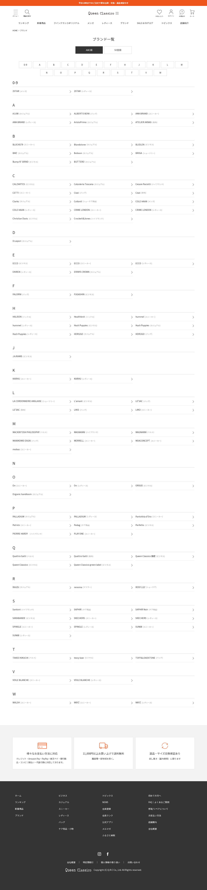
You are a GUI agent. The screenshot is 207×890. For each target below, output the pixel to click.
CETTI (21, 192)
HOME (15, 30)
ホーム (18, 795)
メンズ (90, 23)
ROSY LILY (145, 587)
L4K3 (80, 409)
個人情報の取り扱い (110, 862)
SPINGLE (23, 626)
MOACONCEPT (148, 440)
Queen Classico (25, 564)
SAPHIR (82, 609)
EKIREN (22, 271)
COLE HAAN (145, 201)
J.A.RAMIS (22, 356)
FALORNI (21, 294)
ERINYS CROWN (87, 271)
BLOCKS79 (23, 144)
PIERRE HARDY (28, 533)
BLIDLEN (144, 144)
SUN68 (144, 626)
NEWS (105, 802)
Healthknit (84, 316)
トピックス (166, 23)
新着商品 (41, 23)
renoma (83, 587)
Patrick (22, 525)
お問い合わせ (133, 862)
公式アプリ (107, 822)
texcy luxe (83, 657)
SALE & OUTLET (145, 23)
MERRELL (84, 440)
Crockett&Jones (89, 218)
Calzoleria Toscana (89, 184)
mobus (22, 449)
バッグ (62, 822)
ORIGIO (143, 485)
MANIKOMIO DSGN (25, 440)
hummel (145, 316)
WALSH (22, 702)
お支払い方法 (154, 815)
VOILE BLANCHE (26, 680)
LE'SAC (142, 401)
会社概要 (152, 828)
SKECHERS (85, 618)
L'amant (83, 401)
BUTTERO (84, 161)
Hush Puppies (85, 325)
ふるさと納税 (108, 835)
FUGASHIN (84, 294)
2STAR (20, 91)
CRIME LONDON (87, 209)
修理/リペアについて (158, 808)
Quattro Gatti (23, 556)
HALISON (22, 316)
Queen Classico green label (92, 564)
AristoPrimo (86, 122)
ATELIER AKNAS (146, 122)
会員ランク (107, 815)
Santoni (23, 609)
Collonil (85, 201)
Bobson (83, 153)
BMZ (20, 153)
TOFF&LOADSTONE (149, 657)
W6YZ (82, 702)
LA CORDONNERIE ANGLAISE (34, 401)
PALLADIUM (24, 516)
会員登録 (106, 808)
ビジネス (63, 795)
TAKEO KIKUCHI (24, 657)
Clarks (21, 201)
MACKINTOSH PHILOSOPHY (30, 432)
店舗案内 (152, 822)
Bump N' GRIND (25, 161)
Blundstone (85, 144)
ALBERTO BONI (85, 113)
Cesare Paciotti (149, 184)
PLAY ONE (84, 533)
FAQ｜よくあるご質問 (158, 802)
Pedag (82, 525)
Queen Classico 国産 (150, 556)
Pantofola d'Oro (149, 516)
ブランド (124, 23)
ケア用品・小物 (66, 828)
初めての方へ (154, 795)
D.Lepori (22, 240)
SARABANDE (24, 618)
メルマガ (106, 828)
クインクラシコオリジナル (66, 23)
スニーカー (64, 808)
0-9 (25, 64)
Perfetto (144, 525)
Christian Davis (25, 218)
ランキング (23, 23)
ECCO (20, 263)
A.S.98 (21, 113)
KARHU (22, 378)
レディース (107, 23)
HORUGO (84, 333)
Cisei (80, 192)
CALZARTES (23, 184)
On (20, 485)
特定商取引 (88, 862)
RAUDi (21, 587)
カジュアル (64, 802)
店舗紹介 (184, 23)
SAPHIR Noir (146, 609)
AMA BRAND (147, 113)
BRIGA (145, 153)
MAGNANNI (86, 432)
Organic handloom (28, 494)
